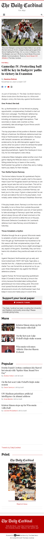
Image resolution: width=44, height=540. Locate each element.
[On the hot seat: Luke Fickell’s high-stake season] (8, 338)
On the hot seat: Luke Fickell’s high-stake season (28, 337)
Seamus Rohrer (10, 79)
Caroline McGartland (10, 411)
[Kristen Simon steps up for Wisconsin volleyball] (8, 327)
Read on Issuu (22, 504)
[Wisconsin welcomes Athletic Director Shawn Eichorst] (8, 349)
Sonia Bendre (8, 399)
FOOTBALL (5, 62)
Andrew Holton (9, 376)
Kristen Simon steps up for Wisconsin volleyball (28, 326)
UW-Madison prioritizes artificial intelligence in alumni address (17, 395)
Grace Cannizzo (9, 387)
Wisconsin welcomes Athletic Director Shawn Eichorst (27, 349)
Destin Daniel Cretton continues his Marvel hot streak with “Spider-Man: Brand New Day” (22, 370)
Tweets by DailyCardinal (11, 448)
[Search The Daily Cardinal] (41, 14)
